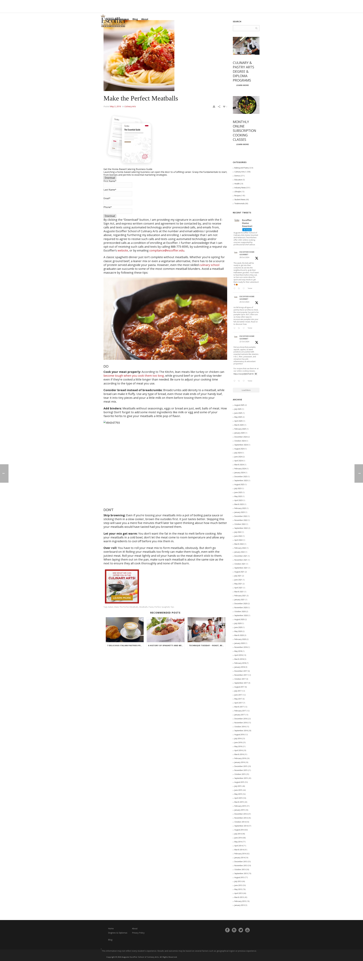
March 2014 (239, 849)
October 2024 (240, 441)
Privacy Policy (138, 932)
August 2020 (239, 619)
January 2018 (239, 667)
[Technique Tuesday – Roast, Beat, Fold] (206, 629)
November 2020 (240, 607)
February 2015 (240, 806)
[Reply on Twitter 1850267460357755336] (235, 328)
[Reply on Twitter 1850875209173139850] (235, 288)
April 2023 (238, 500)
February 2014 (240, 853)
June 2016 (238, 742)
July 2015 (237, 786)
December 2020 (240, 603)
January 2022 (239, 552)
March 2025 (239, 425)
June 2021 (238, 580)
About (144, 19)
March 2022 (239, 544)
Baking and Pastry (241, 168)
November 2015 (240, 770)
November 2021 (240, 560)
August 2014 (239, 830)
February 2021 (240, 595)
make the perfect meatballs (126, 607)
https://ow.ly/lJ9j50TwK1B (244, 374)
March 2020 (239, 635)
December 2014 (240, 814)
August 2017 (239, 687)
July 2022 (237, 532)
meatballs (143, 607)
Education (238, 179)
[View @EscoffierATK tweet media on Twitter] (255, 374)
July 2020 (237, 623)
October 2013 (240, 869)
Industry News (240, 187)
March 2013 (239, 897)
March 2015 (239, 802)
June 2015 (238, 790)
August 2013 (239, 877)
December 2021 (240, 556)
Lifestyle (237, 191)
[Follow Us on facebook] (227, 930)
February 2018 (240, 663)
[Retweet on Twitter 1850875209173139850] (239, 288)
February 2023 (240, 508)
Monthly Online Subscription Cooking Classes (244, 130)
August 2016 (239, 734)
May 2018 (238, 651)
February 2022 (240, 548)
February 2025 (240, 429)
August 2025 (239, 405)
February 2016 (240, 758)
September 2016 (241, 730)
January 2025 (239, 433)
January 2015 (239, 810)
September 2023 (241, 480)
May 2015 (238, 794)
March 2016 (239, 754)
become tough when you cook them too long (134, 376)
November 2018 (240, 647)
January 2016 (239, 762)
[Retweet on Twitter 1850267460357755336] (239, 328)
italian (110, 607)
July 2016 (237, 738)
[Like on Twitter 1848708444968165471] (244, 381)
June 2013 (238, 885)
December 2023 (240, 476)
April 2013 (238, 893)
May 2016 (238, 746)
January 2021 (239, 599)
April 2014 (238, 845)
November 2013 (240, 865)
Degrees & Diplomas (117, 932)
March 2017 (239, 707)
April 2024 (238, 460)
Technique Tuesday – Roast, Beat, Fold (207, 645)
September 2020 (241, 615)
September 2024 (241, 445)
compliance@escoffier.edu (166, 250)
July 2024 (237, 453)
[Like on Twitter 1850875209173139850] (244, 288)
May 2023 (238, 496)
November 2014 (240, 818)
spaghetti (166, 607)
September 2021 (241, 568)
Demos (237, 176)
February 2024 (240, 468)
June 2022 (238, 536)
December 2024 (240, 437)
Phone (108, 207)
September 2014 (241, 826)
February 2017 (240, 711)
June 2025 (238, 413)
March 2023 (239, 504)
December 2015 (240, 766)
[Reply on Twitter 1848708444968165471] (235, 381)
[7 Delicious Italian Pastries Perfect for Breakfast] (125, 629)
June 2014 (238, 838)
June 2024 (238, 456)
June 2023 (238, 492)
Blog (135, 19)
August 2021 (239, 572)
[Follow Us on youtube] (247, 930)
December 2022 (240, 516)
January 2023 (239, 512)
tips (172, 607)
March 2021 (239, 591)
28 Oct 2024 (244, 257)
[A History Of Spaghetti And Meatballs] (166, 629)
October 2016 (240, 726)
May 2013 (238, 889)
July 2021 (237, 576)
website (123, 250)
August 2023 (239, 484)
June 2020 (238, 627)
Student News (239, 199)
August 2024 (239, 449)
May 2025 (238, 417)
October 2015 (240, 774)
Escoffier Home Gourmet (246, 253)
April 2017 (238, 703)
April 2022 (238, 540)
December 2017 (240, 671)
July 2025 (237, 409)
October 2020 (240, 611)
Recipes (237, 195)
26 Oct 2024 (244, 302)
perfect (157, 607)
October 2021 (240, 564)
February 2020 (240, 639)
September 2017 (241, 683)
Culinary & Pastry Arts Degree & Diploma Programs (243, 71)
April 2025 (238, 421)
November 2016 (240, 722)
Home (111, 928)
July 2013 (237, 881)
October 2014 (240, 822)
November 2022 (240, 520)
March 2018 (239, 659)
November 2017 (240, 675)
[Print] (214, 106)
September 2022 (241, 528)
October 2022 (240, 524)
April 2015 (238, 798)
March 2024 (239, 464)
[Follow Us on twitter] (241, 930)
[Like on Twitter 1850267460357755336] (244, 328)
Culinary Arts (130, 106)
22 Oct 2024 (244, 341)
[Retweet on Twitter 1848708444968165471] (239, 381)
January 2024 (239, 472)
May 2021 (238, 583)
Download (110, 178)
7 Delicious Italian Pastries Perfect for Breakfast (125, 645)
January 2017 (239, 714)
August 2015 (239, 782)
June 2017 (238, 695)
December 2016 (240, 718)
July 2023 (237, 488)
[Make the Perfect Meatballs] (165, 55)
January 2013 (239, 905)
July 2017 (237, 691)
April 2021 (238, 587)
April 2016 (238, 750)
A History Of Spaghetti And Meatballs (166, 645)
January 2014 (239, 857)
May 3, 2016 (115, 106)
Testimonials (239, 203)
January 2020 (239, 643)
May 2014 (238, 842)
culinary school (209, 265)
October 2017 (240, 679)
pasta (151, 607)
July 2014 (237, 834)
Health (237, 183)
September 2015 (241, 778)
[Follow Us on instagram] (234, 930)
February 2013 (240, 901)
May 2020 (238, 631)
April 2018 (238, 655)
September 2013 (241, 873)
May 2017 (238, 699)
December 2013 (240, 861)
